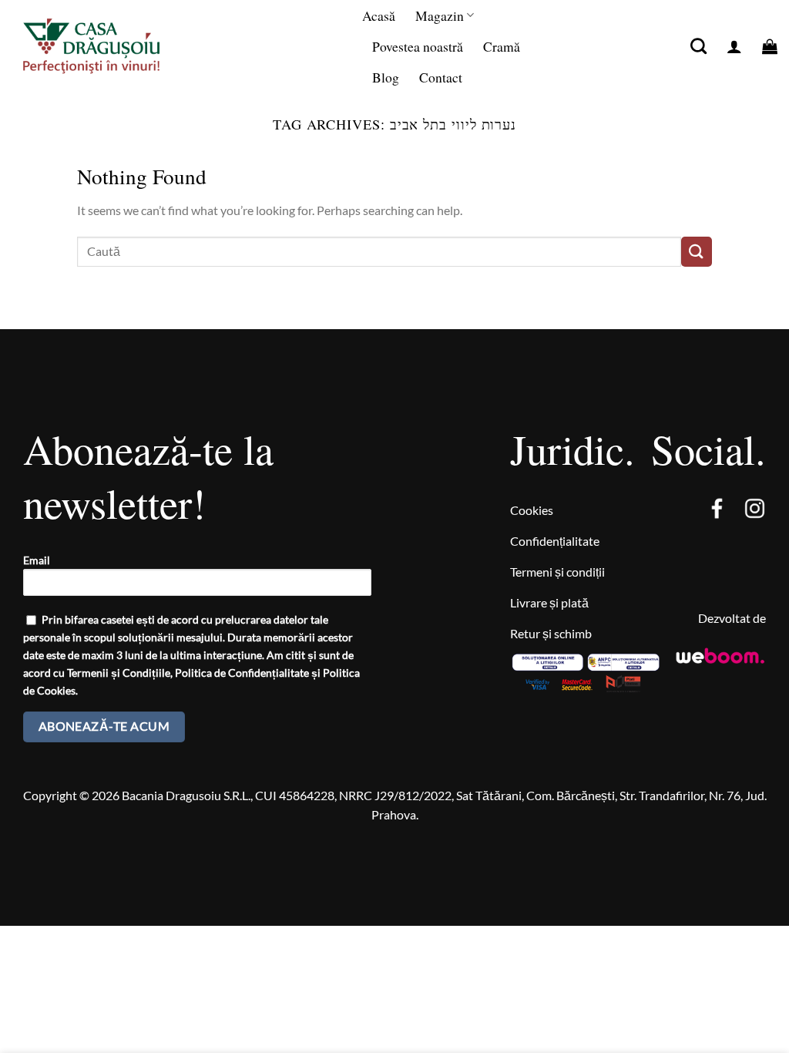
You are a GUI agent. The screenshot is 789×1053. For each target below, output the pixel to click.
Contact (440, 77)
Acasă (378, 15)
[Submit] (696, 252)
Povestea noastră (417, 46)
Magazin (439, 15)
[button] (734, 46)
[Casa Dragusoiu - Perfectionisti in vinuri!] (108, 46)
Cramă (501, 46)
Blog (385, 77)
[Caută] (698, 46)
